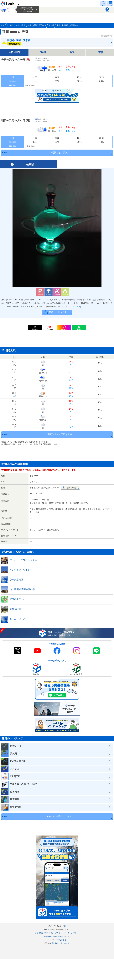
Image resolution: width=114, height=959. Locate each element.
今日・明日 (14, 52)
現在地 (107, 11)
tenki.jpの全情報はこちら (59, 816)
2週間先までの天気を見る (59, 434)
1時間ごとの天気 (59, 152)
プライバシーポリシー (53, 933)
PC (64, 926)
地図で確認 (71, 487)
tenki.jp (10, 3)
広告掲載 (47, 936)
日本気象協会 (60, 940)
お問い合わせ (58, 936)
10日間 (99, 52)
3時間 (43, 52)
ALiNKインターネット (61, 943)
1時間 (71, 52)
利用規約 (39, 933)
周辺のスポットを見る (59, 312)
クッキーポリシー (71, 933)
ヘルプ (67, 936)
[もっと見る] (75, 306)
